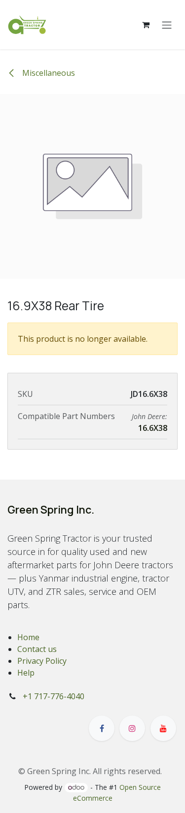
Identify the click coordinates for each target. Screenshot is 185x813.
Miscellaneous (47, 72)
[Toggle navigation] (167, 24)
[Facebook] (101, 728)
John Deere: (149, 416)
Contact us (37, 649)
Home (28, 637)
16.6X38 (152, 428)
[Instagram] (132, 728)
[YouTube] (163, 728)
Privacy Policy (42, 660)
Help (26, 672)
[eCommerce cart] (145, 24)
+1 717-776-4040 (53, 696)
